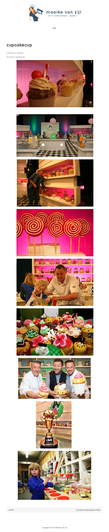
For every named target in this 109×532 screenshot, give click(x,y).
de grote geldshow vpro (88, 510)
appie (11, 510)
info (54, 28)
